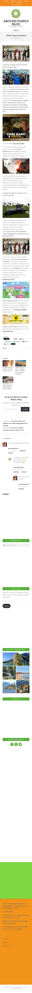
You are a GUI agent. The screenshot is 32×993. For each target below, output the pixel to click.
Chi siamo (5, 938)
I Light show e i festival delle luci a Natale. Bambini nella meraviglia (8, 386)
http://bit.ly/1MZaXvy (21, 309)
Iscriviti (25, 409)
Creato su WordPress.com (15, 988)
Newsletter (6, 945)
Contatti (5, 942)
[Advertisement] (16, 567)
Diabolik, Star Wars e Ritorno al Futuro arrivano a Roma (8, 369)
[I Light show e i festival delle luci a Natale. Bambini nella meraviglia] (8, 379)
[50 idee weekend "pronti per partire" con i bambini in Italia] (23, 659)
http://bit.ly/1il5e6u (18, 143)
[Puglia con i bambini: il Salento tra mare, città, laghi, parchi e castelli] (23, 673)
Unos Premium (20, 987)
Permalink (22, 450)
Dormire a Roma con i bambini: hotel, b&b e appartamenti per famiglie (15, 423)
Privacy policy (7, 987)
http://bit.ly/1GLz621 (9, 279)
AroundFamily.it (8, 906)
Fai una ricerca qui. (8, 331)
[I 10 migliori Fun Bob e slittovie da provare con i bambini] (9, 673)
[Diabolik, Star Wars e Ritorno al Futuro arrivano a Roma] (8, 363)
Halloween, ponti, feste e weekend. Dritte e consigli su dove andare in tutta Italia (20, 370)
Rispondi (10, 453)
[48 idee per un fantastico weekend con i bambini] (9, 659)
